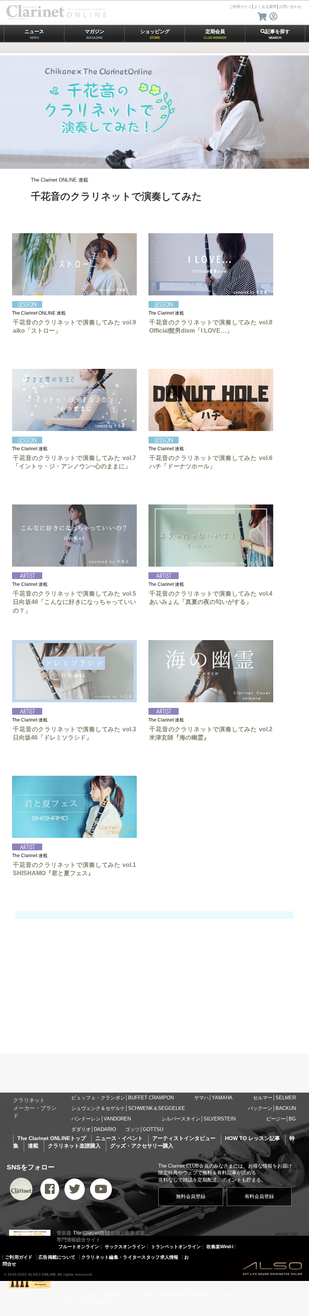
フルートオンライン (78, 1246)
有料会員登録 (259, 1196)
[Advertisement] (154, 988)
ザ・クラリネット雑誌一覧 (93, 1294)
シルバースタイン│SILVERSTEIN (198, 1119)
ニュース (34, 34)
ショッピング (155, 34)
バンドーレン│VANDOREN (101, 1119)
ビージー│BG (281, 1119)
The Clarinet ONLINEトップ (51, 1138)
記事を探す (277, 34)
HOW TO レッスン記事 (252, 1138)
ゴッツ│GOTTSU (144, 1129)
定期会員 (214, 34)
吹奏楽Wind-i (220, 1246)
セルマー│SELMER (274, 1097)
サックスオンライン (125, 1246)
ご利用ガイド (19, 1257)
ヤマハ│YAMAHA (213, 1097)
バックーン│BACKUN (272, 1108)
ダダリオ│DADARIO (93, 1129)
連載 (33, 1146)
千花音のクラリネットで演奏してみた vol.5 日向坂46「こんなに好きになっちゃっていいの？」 (74, 602)
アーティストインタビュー (184, 1138)
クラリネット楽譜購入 (74, 1146)
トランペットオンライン (176, 1246)
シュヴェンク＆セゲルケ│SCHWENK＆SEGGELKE (128, 1108)
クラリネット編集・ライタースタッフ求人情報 (130, 1257)
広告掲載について (56, 1257)
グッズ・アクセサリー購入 (141, 1146)
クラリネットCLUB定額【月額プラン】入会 (181, 1294)
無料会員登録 (190, 1196)
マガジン (94, 34)
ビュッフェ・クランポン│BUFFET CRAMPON (122, 1097)
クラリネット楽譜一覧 (88, 1301)
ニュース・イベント (119, 1138)
